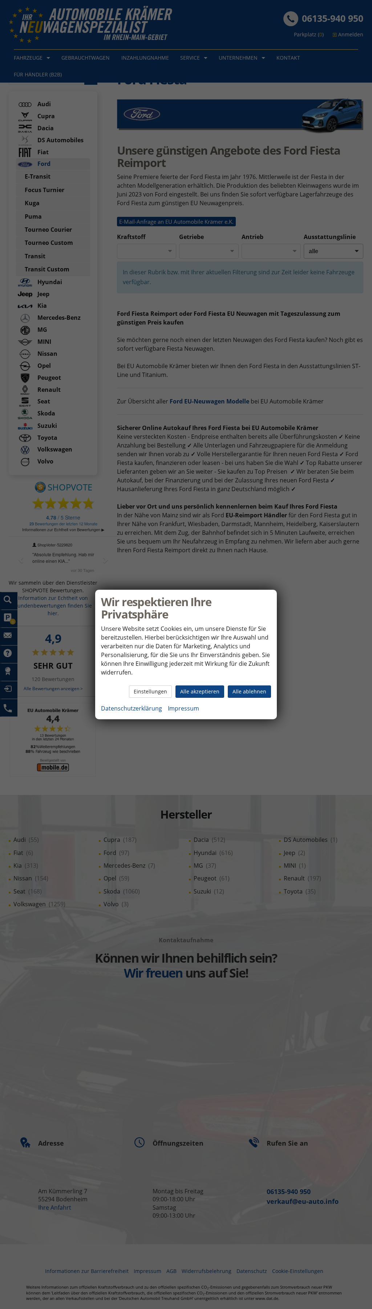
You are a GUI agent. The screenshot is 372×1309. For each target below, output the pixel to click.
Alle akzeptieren (199, 691)
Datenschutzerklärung (131, 708)
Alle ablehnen (249, 691)
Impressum (183, 708)
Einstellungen (150, 691)
